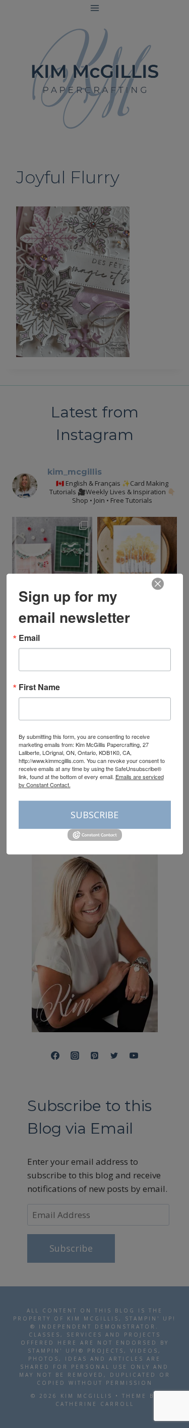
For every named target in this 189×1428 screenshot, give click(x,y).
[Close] (158, 584)
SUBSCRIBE (94, 815)
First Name (39, 687)
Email (29, 638)
